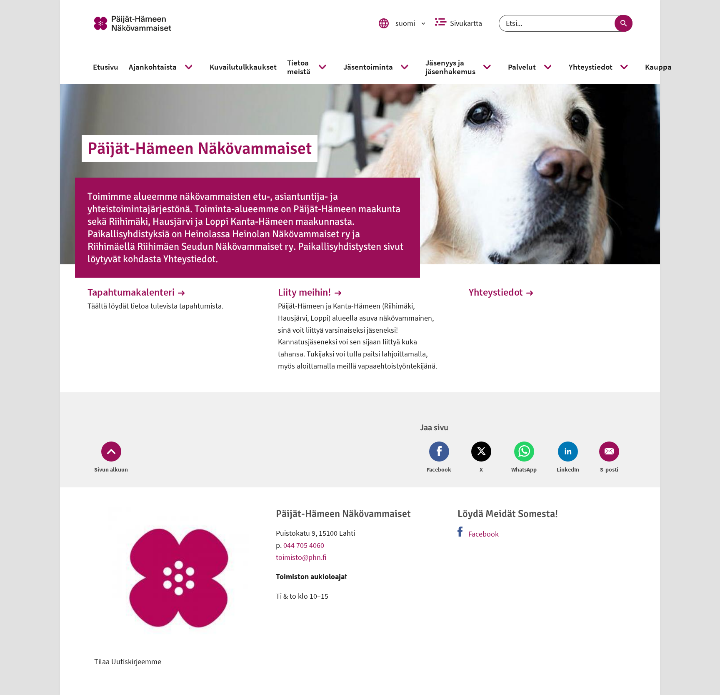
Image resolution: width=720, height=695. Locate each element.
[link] (224, 23)
